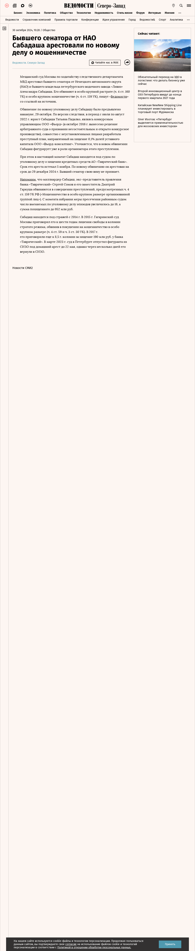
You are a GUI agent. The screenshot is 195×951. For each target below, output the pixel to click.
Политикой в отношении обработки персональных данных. (94, 947)
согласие (71, 944)
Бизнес (18, 12)
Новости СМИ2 (22, 268)
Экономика (33, 12)
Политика (50, 12)
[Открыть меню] (189, 5)
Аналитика (176, 19)
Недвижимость (104, 12)
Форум (140, 12)
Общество (66, 12)
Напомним (28, 179)
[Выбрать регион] (173, 5)
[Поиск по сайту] (181, 5)
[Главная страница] (79, 5)
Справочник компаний (37, 19)
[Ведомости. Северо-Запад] (110, 5)
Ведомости (12, 19)
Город (132, 19)
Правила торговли (66, 19)
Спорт (162, 19)
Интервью (154, 12)
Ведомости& (147, 19)
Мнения (169, 12)
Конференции (90, 19)
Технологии (84, 12)
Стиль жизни (124, 12)
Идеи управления (113, 19)
